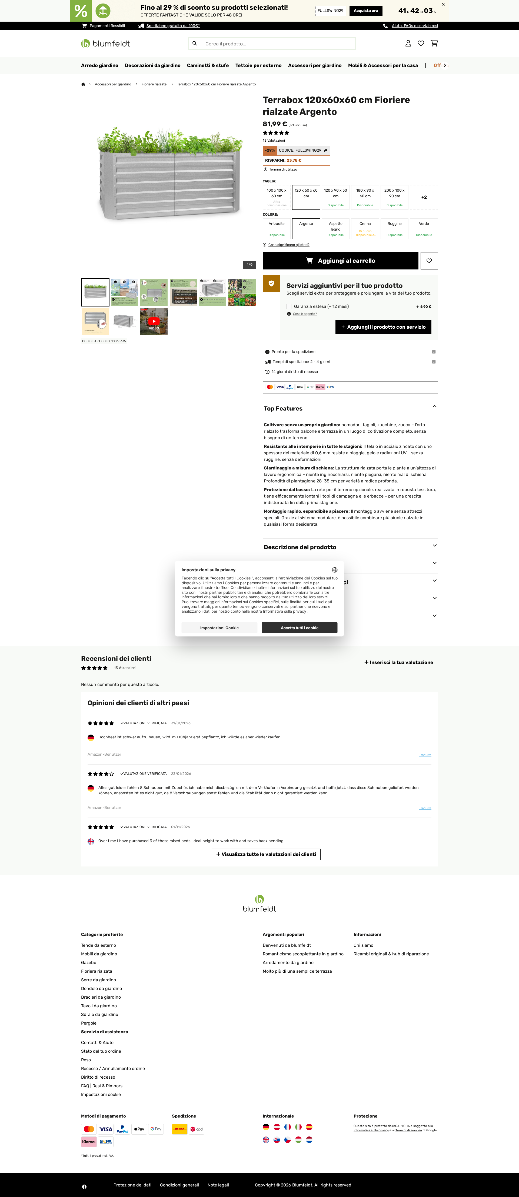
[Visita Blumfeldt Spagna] (309, 1127)
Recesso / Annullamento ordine (113, 1068)
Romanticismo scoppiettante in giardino (303, 953)
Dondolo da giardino (101, 988)
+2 (424, 197)
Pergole (89, 1023)
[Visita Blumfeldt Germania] (266, 1127)
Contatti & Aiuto (97, 1042)
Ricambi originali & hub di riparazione (391, 953)
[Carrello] (434, 43)
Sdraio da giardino (99, 1014)
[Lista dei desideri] (421, 43)
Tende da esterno (98, 945)
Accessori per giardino (113, 84)
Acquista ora (366, 10)
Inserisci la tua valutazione (401, 662)
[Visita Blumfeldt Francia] (287, 1127)
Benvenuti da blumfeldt (287, 945)
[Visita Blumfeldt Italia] (298, 1127)
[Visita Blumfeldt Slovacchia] (277, 1139)
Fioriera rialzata (96, 971)
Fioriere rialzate (154, 84)
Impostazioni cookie (101, 1094)
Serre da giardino (98, 979)
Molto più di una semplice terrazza (297, 971)
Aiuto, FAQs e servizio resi (415, 26)
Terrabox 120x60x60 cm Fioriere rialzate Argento (216, 84)
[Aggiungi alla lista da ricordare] (429, 260)
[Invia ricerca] (194, 43)
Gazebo (88, 962)
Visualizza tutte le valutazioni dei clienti (268, 854)
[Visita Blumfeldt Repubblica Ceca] (287, 1139)
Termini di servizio (408, 1130)
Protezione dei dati (132, 1185)
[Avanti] (445, 66)
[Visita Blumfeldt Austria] (277, 1127)
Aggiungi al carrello (346, 260)
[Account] (408, 43)
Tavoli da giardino (99, 1005)
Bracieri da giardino (101, 997)
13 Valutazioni (274, 140)
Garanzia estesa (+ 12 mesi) (321, 306)
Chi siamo (363, 945)
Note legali (218, 1185)
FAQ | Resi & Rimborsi (102, 1085)
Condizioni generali (179, 1185)
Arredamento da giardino (288, 962)
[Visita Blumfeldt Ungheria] (298, 1139)
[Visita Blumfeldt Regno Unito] (266, 1139)
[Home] (88, 84)
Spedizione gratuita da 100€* (173, 26)
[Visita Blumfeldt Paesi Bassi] (309, 1139)
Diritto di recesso (98, 1077)
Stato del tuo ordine (101, 1051)
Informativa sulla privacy (371, 1130)
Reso (86, 1059)
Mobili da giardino (99, 953)
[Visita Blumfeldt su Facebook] (84, 1187)
